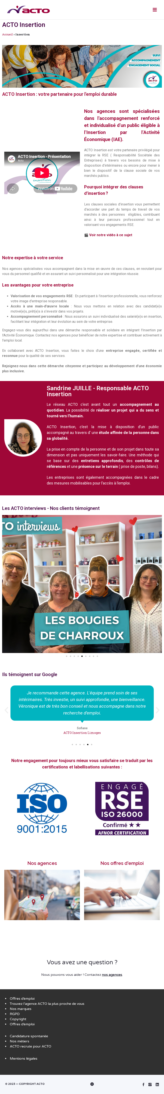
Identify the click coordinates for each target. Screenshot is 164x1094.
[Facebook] (143, 1084)
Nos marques (20, 1009)
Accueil (7, 34)
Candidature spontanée (29, 1036)
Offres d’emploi (22, 999)
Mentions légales (23, 1058)
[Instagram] (150, 1084)
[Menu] (155, 10)
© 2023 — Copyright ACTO (25, 1083)
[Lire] (82, 584)
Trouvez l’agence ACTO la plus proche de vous (47, 1004)
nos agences (112, 975)
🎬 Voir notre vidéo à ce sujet (108, 235)
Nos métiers (19, 1041)
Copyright (18, 1019)
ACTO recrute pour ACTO (30, 1046)
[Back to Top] (82, 1084)
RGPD (15, 1014)
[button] (66, 656)
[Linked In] (157, 1084)
